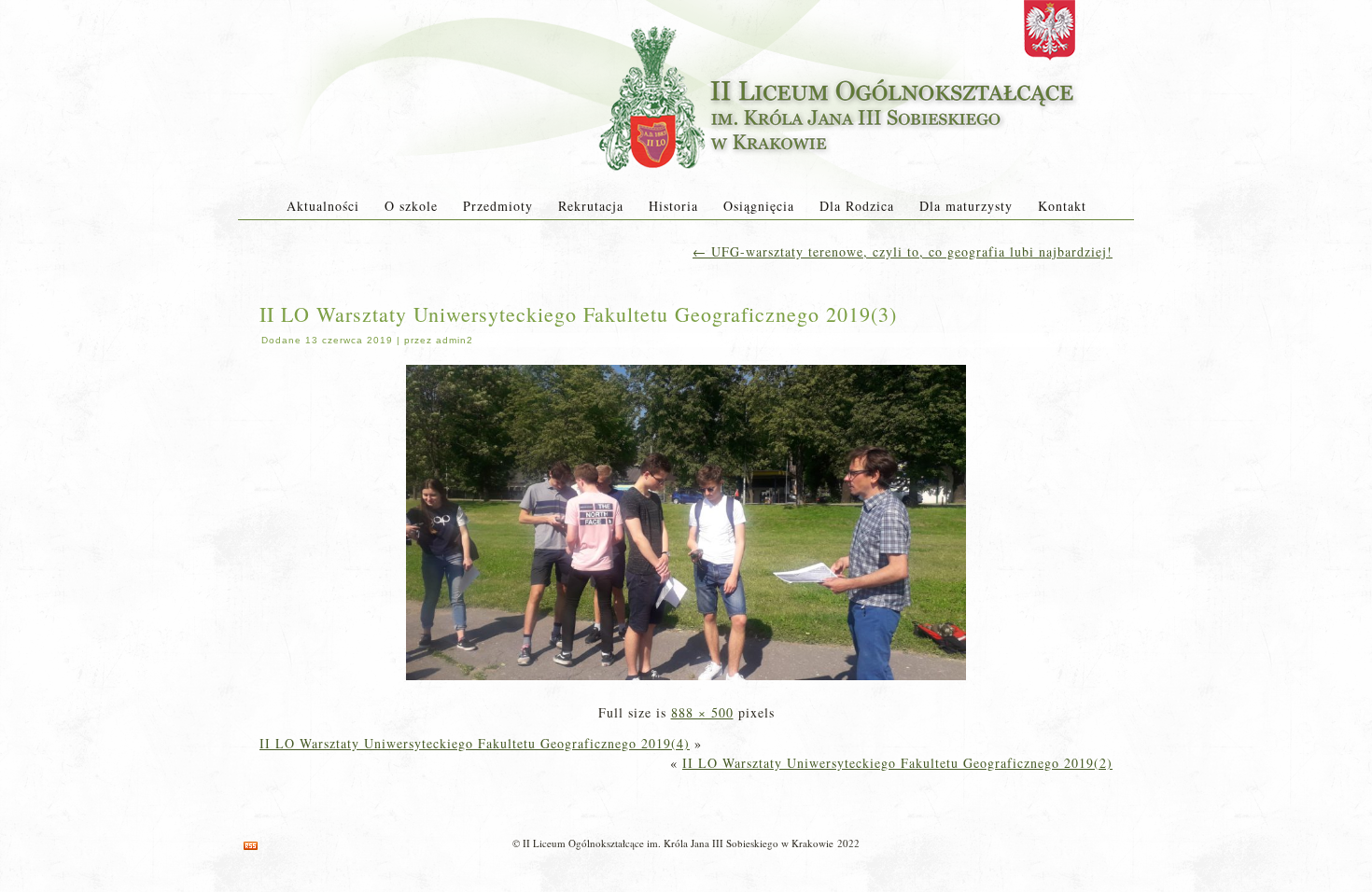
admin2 (454, 340)
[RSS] (251, 846)
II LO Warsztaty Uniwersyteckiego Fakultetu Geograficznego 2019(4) (474, 743)
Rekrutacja (590, 206)
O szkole (411, 206)
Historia (673, 206)
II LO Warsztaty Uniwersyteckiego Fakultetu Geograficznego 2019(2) (897, 763)
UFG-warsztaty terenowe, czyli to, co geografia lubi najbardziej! (903, 251)
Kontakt (1062, 206)
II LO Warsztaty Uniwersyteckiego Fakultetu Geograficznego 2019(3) (578, 314)
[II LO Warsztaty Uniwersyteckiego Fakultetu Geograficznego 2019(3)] (686, 681)
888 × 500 (702, 712)
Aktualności (323, 206)
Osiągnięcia (758, 206)
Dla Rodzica (856, 206)
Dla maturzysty (966, 206)
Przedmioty (498, 206)
